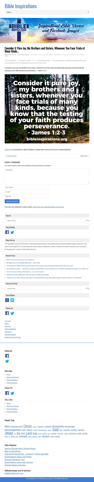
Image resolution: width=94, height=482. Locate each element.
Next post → (84, 156)
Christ (27, 426)
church (34, 426)
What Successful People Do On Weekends (20, 260)
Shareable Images (24, 54)
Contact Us (8, 332)
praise (45, 433)
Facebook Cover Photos (13, 337)
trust (30, 436)
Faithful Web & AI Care (14, 473)
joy (26, 63)
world (57, 436)
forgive (35, 430)
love (35, 433)
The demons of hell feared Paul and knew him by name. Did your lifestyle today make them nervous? (40, 266)
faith (17, 63)
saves (84, 433)
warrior (34, 436)
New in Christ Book (12, 451)
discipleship (74, 60)
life (18, 433)
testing (40, 63)
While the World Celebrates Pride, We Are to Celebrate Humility (28, 274)
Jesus (9, 433)
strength (23, 436)
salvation (72, 433)
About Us (8, 326)
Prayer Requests (12, 383)
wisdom (45, 436)
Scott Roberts (11, 60)
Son (12, 436)
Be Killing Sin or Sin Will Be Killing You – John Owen (23, 263)
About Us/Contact (13, 377)
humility (74, 430)
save (79, 433)
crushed (67, 60)
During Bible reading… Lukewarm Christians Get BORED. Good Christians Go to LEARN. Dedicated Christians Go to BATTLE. (48, 269)
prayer (54, 433)
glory (49, 430)
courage (40, 426)
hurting (22, 63)
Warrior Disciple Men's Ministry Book (20, 449)
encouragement (10, 63)
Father (29, 430)
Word (52, 436)
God (55, 429)
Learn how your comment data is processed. (48, 207)
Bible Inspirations (21, 6)
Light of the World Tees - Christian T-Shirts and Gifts (26, 454)
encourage (82, 60)
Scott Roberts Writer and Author (18, 457)
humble (67, 430)
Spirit (16, 436)
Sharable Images (10, 334)
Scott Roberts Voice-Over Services (19, 462)
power (40, 433)
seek (6, 436)
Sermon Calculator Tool (15, 460)
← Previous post (10, 156)
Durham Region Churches (15, 465)
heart (61, 430)
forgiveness (43, 430)
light (23, 433)
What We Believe (10, 329)
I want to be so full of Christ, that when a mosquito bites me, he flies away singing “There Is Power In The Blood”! (44, 277)
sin (9, 436)
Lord (29, 433)
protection (60, 433)
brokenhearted (59, 60)
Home (7, 323)
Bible (7, 426)
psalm (66, 433)
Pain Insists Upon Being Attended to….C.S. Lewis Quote (25, 272)
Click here (8, 150)
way (39, 436)
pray (48, 433)
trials (44, 63)
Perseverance (32, 63)
